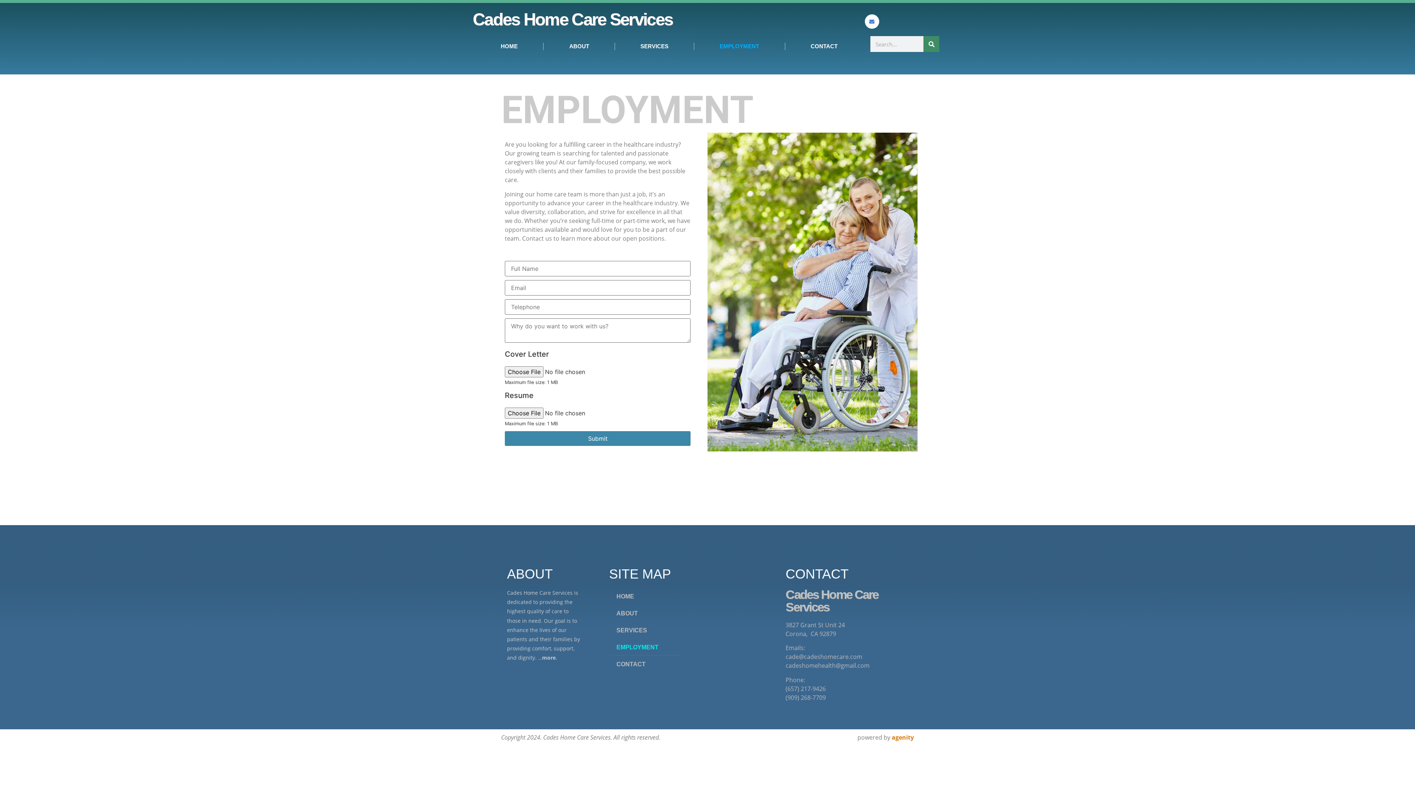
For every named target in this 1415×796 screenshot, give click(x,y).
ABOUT (579, 46)
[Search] (931, 44)
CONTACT (824, 46)
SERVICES (654, 46)
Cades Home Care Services (572, 19)
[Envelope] (872, 21)
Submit (598, 438)
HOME (509, 46)
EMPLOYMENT (739, 46)
